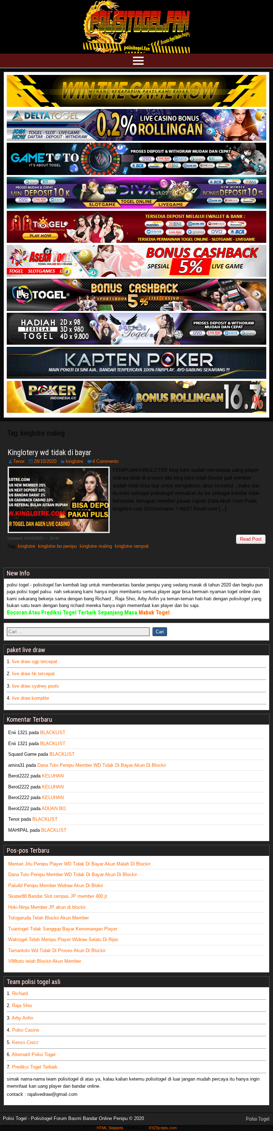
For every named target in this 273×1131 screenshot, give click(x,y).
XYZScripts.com (163, 1128)
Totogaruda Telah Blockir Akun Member (48, 917)
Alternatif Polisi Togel (33, 1054)
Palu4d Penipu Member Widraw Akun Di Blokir (55, 885)
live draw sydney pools (35, 686)
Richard (20, 993)
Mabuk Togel (154, 612)
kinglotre (74, 461)
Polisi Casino (25, 1030)
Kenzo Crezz (25, 1042)
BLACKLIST (52, 732)
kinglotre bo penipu (57, 546)
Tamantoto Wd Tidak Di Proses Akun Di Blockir (57, 950)
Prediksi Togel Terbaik (35, 1067)
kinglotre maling (96, 546)
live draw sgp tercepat (34, 661)
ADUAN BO (54, 808)
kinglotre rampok (132, 546)
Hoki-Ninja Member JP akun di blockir (47, 907)
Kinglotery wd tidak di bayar (49, 452)
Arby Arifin (22, 1018)
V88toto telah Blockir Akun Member (44, 961)
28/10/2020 (45, 461)
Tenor (19, 461)
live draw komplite (30, 698)
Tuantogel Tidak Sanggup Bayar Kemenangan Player (62, 928)
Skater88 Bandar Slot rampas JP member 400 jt (57, 896)
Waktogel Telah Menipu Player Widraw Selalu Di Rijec (63, 939)
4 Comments (105, 461)
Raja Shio (22, 1005)
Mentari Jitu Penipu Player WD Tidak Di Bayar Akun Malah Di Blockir (79, 864)
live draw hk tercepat (33, 673)
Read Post (251, 539)
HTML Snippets (110, 1128)
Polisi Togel (257, 1119)
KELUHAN (53, 775)
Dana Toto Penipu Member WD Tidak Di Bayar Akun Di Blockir (101, 765)
